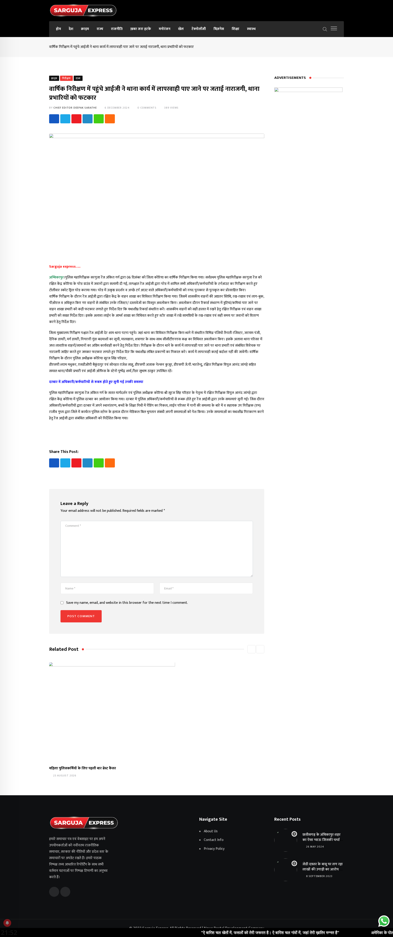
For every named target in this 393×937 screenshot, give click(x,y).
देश (71, 29)
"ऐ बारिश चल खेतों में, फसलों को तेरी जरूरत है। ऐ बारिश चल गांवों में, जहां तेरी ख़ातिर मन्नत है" (246, 932)
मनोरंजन (164, 29)
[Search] (325, 29)
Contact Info (214, 840)
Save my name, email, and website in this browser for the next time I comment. (127, 603)
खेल (181, 29)
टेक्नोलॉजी (198, 29)
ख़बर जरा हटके (140, 29)
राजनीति (117, 29)
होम (58, 29)
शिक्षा (235, 29)
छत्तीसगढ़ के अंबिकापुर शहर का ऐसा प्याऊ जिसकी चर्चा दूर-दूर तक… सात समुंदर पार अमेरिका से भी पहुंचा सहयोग (321, 842)
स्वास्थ (251, 29)
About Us (211, 831)
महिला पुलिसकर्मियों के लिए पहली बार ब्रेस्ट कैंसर (82, 768)
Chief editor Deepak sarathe (75, 107)
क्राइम (85, 29)
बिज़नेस (219, 29)
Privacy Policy (214, 848)
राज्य (100, 29)
